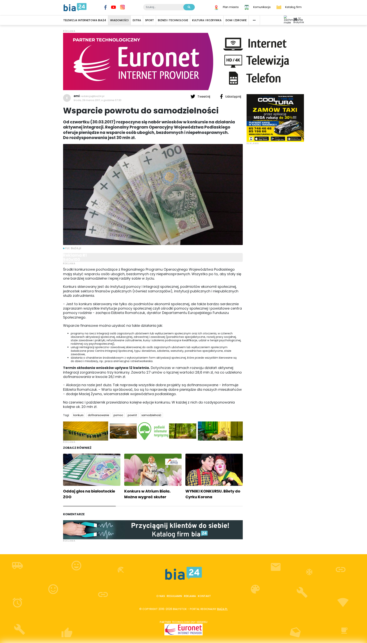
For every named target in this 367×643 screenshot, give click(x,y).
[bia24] (75, 7)
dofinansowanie (98, 415)
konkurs (78, 415)
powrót (132, 415)
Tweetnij (204, 96)
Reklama (190, 596)
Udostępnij (232, 96)
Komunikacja (261, 7)
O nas (160, 596)
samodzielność (151, 415)
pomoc (118, 415)
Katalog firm (293, 7)
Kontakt (204, 596)
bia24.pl (222, 609)
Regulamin (174, 596)
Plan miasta (231, 7)
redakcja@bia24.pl (92, 96)
